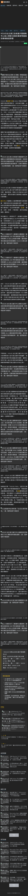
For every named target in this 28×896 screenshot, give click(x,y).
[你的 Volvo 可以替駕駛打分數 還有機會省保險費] (5, 780)
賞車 (11, 30)
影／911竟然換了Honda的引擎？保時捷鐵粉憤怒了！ (18, 800)
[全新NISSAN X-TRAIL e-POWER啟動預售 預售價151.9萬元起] (5, 844)
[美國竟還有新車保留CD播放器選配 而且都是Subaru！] (6, 727)
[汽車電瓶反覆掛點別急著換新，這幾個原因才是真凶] (5, 773)
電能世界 (21, 5)
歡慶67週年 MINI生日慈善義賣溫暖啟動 (15, 692)
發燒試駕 (9, 5)
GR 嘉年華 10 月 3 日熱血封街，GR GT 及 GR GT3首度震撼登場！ (15, 679)
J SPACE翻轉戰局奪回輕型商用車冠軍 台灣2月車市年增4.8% (18, 821)
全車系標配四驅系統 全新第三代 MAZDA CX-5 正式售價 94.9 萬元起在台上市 (18, 865)
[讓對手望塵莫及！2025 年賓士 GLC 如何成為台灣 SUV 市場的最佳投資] (5, 808)
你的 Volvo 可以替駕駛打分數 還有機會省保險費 (18, 779)
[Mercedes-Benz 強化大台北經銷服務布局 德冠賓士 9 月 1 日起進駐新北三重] (5, 851)
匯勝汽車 (22, 30)
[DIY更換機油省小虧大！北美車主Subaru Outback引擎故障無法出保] (6, 720)
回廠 (7, 30)
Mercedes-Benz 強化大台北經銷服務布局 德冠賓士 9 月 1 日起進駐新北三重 (18, 851)
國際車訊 (15, 5)
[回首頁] (6, 2)
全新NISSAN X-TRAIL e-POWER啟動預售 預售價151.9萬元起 (15, 683)
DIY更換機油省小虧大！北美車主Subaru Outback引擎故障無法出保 (18, 720)
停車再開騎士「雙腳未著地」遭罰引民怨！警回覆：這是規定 (18, 828)
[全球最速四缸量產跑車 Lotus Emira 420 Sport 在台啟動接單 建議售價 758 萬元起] (5, 858)
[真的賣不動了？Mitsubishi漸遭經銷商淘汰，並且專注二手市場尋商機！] (5, 794)
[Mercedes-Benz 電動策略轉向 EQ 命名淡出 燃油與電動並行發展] (5, 815)
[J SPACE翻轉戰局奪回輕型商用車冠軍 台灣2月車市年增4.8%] (5, 822)
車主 (2, 30)
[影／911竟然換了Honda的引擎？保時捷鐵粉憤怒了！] (5, 801)
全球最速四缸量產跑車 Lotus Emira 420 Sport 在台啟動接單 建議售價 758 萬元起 (14, 688)
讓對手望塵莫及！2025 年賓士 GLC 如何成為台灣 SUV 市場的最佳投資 (18, 807)
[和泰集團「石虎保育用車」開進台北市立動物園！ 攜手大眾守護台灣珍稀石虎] (5, 879)
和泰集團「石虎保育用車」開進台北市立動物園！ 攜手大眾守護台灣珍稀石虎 (15, 697)
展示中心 (16, 30)
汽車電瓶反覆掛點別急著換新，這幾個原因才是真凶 (18, 772)
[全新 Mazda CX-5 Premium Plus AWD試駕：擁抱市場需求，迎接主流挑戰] (6, 713)
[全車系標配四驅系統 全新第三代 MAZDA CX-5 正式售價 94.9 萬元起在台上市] (5, 865)
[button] (26, 2)
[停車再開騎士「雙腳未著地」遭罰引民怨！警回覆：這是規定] (5, 829)
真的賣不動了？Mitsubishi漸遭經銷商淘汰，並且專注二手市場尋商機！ (18, 794)
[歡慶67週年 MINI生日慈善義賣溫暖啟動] (5, 872)
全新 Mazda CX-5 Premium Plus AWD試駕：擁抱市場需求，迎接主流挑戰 (18, 713)
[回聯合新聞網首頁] (2, 2)
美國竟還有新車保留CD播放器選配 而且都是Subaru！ (18, 727)
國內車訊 (3, 5)
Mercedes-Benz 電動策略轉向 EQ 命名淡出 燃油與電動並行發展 (18, 814)
